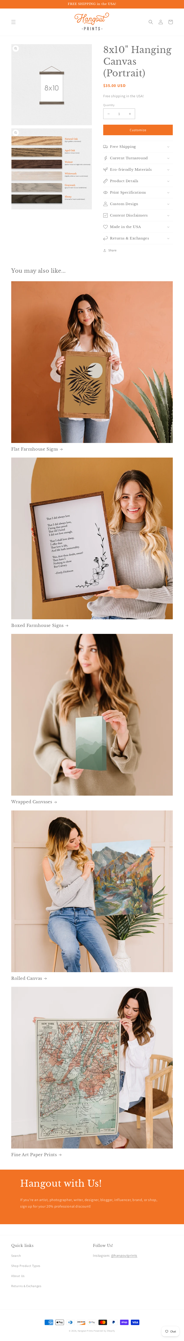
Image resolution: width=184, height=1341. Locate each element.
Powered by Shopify (104, 1330)
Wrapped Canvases (31, 801)
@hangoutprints (124, 1255)
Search (16, 1256)
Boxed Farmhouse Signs (37, 625)
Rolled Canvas (26, 978)
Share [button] (112, 250)
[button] (13, 22)
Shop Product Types (25, 1266)
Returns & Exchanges (26, 1286)
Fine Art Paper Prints (34, 1154)
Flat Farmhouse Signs (34, 449)
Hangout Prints (85, 1330)
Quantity (108, 105)
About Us (18, 1276)
